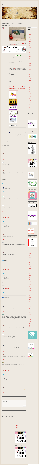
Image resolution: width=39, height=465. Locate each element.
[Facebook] (28, 113)
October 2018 (30, 95)
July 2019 (29, 89)
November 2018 (30, 94)
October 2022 (30, 283)
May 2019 (29, 90)
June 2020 (29, 82)
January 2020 (30, 85)
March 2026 (29, 37)
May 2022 (29, 67)
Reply (3, 159)
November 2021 (30, 71)
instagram (29, 4)
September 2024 (30, 49)
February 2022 (30, 69)
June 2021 (29, 74)
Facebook (26, 4)
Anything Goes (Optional (13, 44)
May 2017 (29, 106)
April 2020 (29, 83)
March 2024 (29, 272)
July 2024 (29, 50)
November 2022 (30, 63)
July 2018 (29, 316)
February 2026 (30, 38)
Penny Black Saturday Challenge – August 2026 (6, 425)
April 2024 (29, 52)
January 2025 (30, 46)
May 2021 (29, 294)
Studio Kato (17, 425)
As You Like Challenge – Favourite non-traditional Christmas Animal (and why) (17, 88)
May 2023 (29, 59)
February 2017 (30, 108)
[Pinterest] (31, 113)
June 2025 (29, 43)
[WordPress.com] (35, 461)
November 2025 (30, 259)
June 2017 (29, 105)
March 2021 (29, 76)
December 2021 (30, 70)
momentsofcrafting (3, 29)
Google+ (32, 4)
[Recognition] (30, 461)
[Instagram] (29, 113)
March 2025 (29, 45)
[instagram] (33, 461)
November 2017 (30, 102)
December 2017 (30, 101)
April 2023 (29, 60)
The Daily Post (17, 428)
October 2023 (30, 56)
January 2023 (30, 62)
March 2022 (29, 68)
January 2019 (30, 93)
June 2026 (29, 35)
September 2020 (30, 80)
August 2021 (29, 73)
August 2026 (30, 34)
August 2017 (29, 104)
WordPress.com (35, 4)
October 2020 (30, 79)
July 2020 (29, 81)
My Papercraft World (17, 426)
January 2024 (30, 54)
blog (14, 68)
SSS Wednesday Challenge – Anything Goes (13, 83)
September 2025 (30, 41)
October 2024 (30, 48)
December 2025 (30, 39)
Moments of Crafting (6, 4)
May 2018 (29, 98)
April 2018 (29, 318)
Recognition (23, 4)
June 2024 (29, 51)
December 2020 (30, 78)
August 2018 (30, 96)
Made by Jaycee (17, 427)
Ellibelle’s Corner (4, 246)
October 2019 (30, 87)
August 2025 (30, 261)
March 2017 (29, 107)
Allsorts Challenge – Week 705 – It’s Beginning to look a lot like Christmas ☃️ (17, 86)
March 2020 (30, 84)
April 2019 (29, 91)
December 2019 (30, 305)
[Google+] (34, 461)
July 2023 (29, 58)
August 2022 (30, 65)
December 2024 (30, 47)
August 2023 (29, 57)
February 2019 (30, 92)
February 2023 (30, 61)
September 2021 (30, 72)
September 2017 (30, 103)
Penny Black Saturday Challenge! (22, 43)
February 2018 (30, 100)
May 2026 (29, 36)
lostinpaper (5, 144)
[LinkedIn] (32, 113)
